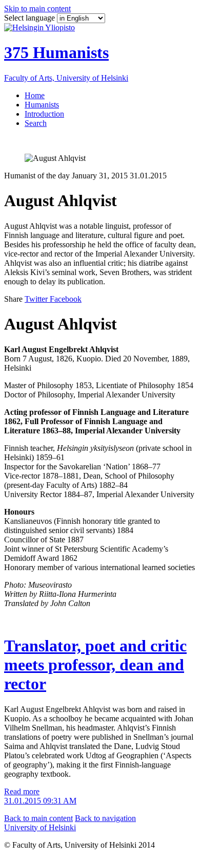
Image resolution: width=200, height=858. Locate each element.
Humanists (42, 104)
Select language (30, 17)
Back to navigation (105, 818)
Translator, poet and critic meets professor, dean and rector (95, 664)
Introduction (44, 113)
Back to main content (38, 818)
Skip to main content (37, 8)
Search (36, 123)
